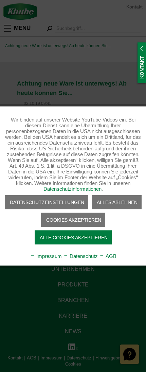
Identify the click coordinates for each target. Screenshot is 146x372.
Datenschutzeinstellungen (47, 202)
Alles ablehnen (117, 202)
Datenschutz (83, 256)
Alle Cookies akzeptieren (74, 237)
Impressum (48, 256)
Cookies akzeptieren (73, 220)
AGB (110, 256)
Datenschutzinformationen (72, 189)
